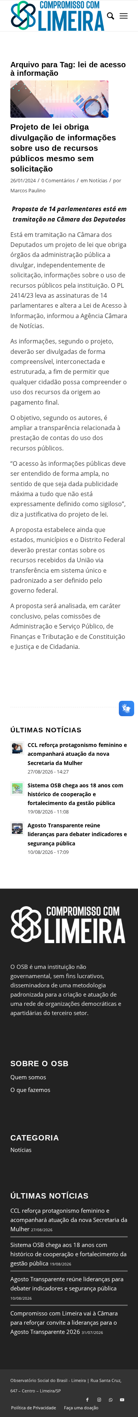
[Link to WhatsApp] (110, 1399)
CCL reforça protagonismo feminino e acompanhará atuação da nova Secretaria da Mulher (68, 1220)
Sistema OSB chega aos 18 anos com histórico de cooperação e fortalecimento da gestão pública (68, 1254)
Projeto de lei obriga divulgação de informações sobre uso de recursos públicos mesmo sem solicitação (63, 147)
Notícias (98, 180)
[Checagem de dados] (59, 99)
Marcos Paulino (28, 190)
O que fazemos (30, 1090)
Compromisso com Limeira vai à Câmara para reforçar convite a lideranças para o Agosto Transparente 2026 (64, 1322)
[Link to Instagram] (99, 1399)
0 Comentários (58, 180)
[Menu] (124, 16)
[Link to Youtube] (122, 1399)
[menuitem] (106, 15)
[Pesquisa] (106, 15)
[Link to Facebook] (87, 1399)
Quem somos (28, 1077)
